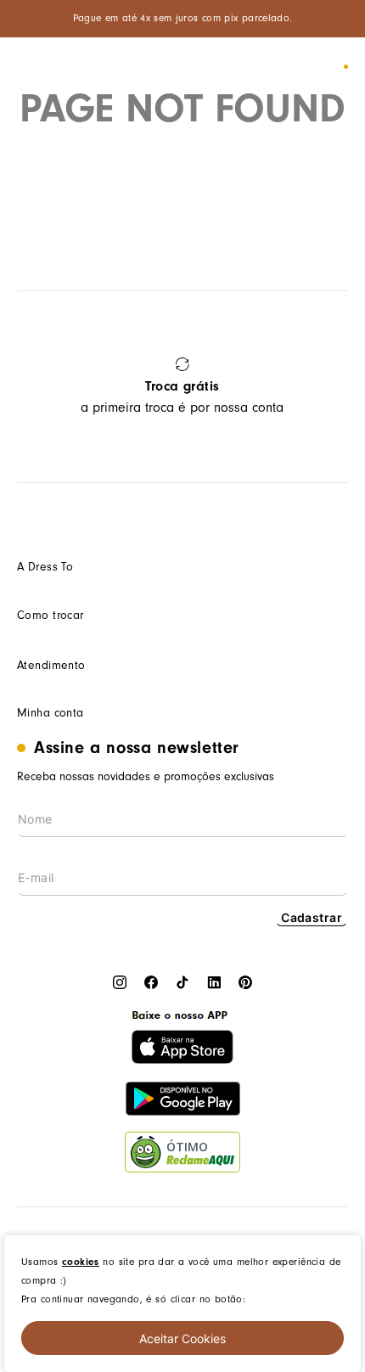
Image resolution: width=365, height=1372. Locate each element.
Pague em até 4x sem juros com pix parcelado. (183, 18)
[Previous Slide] (36, 386)
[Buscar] (274, 67)
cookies (80, 1262)
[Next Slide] (329, 386)
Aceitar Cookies (182, 1338)
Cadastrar (311, 917)
